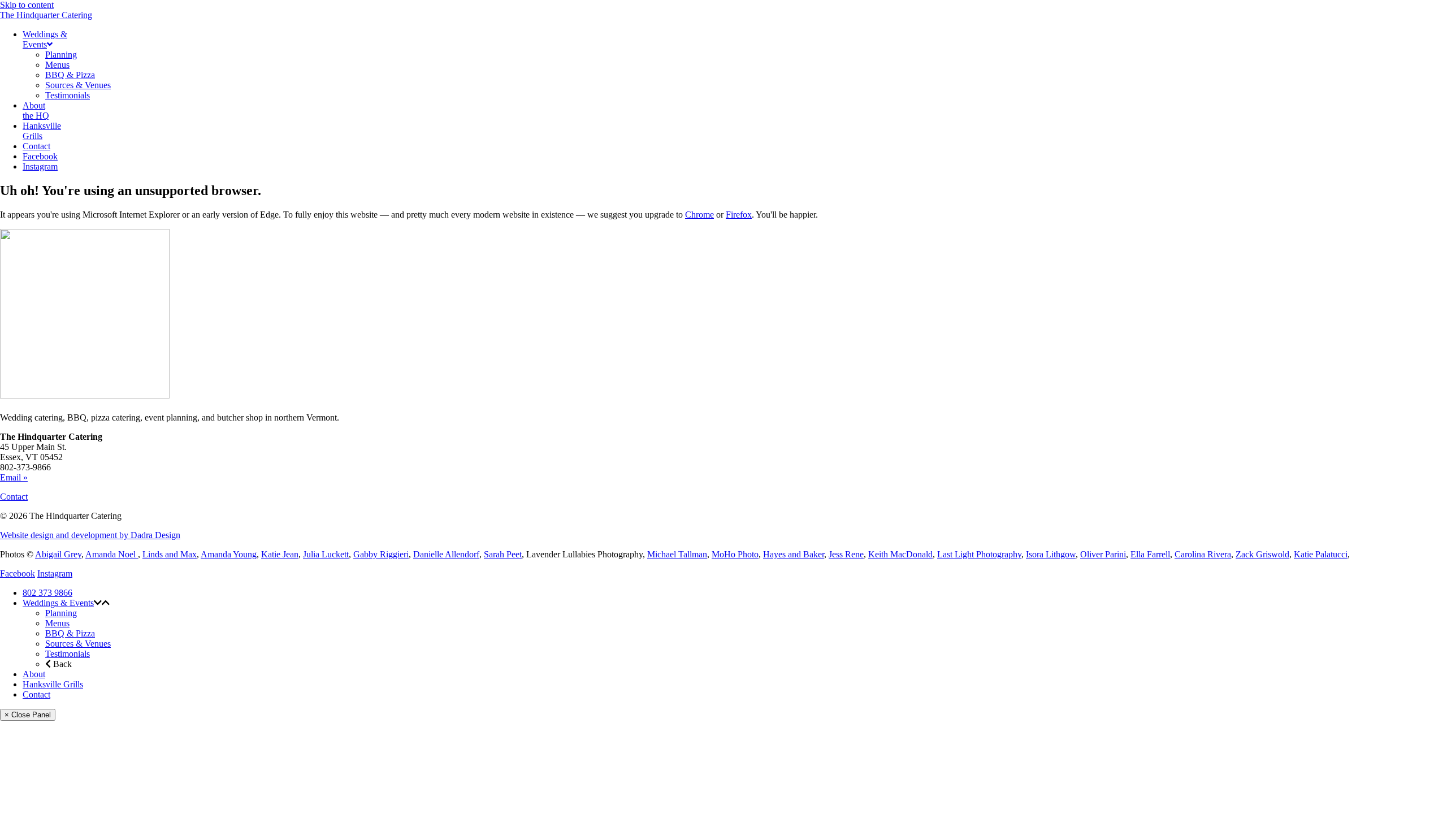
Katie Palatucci (1321, 554)
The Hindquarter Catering (46, 15)
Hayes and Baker (793, 554)
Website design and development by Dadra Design (90, 535)
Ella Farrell (1150, 554)
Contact (14, 496)
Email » (14, 477)
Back (61, 664)
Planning (61, 613)
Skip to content (27, 5)
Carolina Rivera (1203, 554)
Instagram (54, 573)
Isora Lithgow (1051, 554)
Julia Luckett (326, 554)
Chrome (699, 214)
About (34, 674)
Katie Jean (279, 554)
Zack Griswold (1262, 554)
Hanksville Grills (53, 684)
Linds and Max (169, 554)
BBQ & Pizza (70, 633)
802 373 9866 (47, 592)
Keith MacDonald (900, 554)
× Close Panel (28, 715)
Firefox (739, 214)
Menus (57, 623)
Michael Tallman (677, 554)
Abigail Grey (58, 554)
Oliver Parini (1103, 554)
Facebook (17, 573)
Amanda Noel (111, 554)
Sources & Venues (78, 643)
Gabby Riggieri (381, 554)
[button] (98, 603)
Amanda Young (229, 554)
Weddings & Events (58, 603)
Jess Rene (846, 554)
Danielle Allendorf (446, 554)
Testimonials (67, 654)
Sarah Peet (503, 554)
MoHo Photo (735, 554)
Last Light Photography (979, 554)
